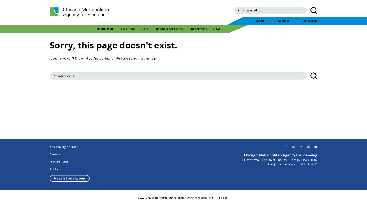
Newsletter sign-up (72, 178)
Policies (223, 197)
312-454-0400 (308, 164)
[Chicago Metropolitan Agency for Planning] (80, 12)
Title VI (54, 169)
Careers (55, 154)
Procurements (59, 161)
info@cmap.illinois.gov (282, 164)
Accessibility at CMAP (64, 147)
